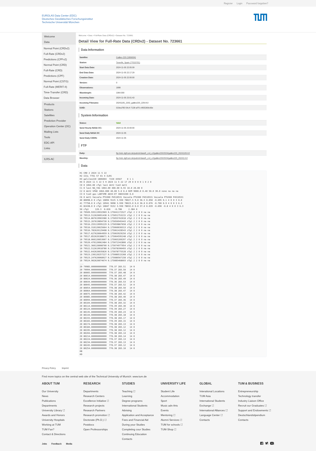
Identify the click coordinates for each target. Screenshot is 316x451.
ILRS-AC (49, 159)
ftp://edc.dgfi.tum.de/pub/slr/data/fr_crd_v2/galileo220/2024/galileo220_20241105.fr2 (153, 153)
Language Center (210, 415)
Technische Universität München (60, 22)
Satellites (49, 115)
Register (228, 3)
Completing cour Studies (136, 429)
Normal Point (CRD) (55, 64)
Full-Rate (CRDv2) (54, 53)
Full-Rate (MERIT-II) (55, 86)
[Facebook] (262, 443)
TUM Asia (205, 396)
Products (49, 104)
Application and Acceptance (138, 415)
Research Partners (94, 410)
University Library (52, 410)
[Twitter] (266, 443)
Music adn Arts (169, 405)
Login (239, 3)
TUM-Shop (167, 429)
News (45, 396)
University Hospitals (53, 419)
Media (69, 444)
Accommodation (170, 396)
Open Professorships (95, 429)
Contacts (127, 438)
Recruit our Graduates (251, 405)
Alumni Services (170, 419)
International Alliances (212, 410)
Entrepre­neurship (248, 391)
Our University (50, 391)
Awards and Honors (53, 415)
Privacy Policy (49, 368)
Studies (128, 383)
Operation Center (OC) (57, 126)
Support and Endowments (253, 410)
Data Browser (51, 97)
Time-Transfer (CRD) (56, 92)
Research (91, 383)
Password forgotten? (257, 3)
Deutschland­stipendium (251, 415)
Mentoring (166, 415)
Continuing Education (134, 434)
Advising (127, 410)
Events (165, 410)
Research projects (93, 405)
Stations (48, 109)
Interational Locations (212, 391)
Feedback (56, 444)
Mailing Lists (51, 131)
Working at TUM (51, 424)
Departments (49, 405)
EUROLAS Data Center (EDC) (59, 15)
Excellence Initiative (94, 400)
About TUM (51, 383)
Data (47, 41)
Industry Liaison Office (251, 400)
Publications (49, 400)
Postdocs (88, 424)
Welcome (49, 36)
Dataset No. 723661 (124, 35)
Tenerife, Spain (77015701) (128, 62)
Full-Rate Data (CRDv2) (104, 35)
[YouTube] (272, 443)
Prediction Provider (55, 120)
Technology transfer (249, 396)
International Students (134, 405)
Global (206, 383)
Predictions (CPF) (54, 75)
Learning (127, 396)
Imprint (65, 368)
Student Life (168, 391)
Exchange (205, 405)
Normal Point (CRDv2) (56, 48)
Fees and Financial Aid (135, 419)
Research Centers (93, 396)
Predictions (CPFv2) (55, 59)
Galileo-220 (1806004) (126, 57)
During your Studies (133, 424)
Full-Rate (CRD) (53, 70)
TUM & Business (251, 383)
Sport (164, 400)
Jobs (44, 444)
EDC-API (49, 142)
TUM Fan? (48, 429)
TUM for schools (170, 424)
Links (47, 148)
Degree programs (132, 400)
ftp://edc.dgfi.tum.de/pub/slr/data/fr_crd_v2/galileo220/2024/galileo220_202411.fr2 (152, 158)
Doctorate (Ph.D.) (93, 419)
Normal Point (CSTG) (56, 81)
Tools (47, 137)
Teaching (127, 391)
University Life (173, 383)
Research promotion (95, 415)
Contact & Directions (53, 434)
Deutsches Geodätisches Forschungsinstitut (67, 18)
